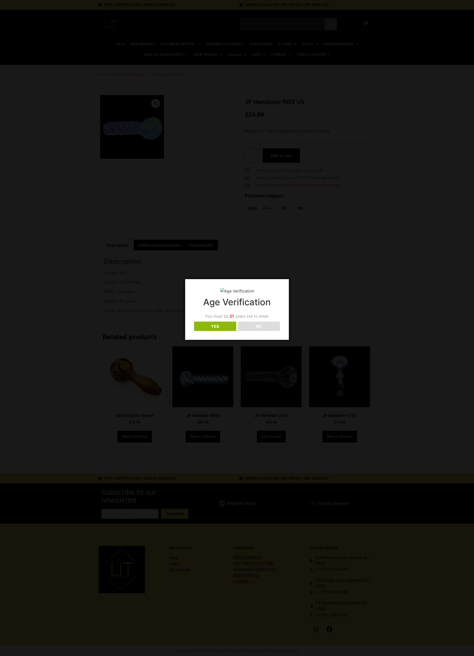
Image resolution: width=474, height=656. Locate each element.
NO (259, 326)
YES (215, 326)
